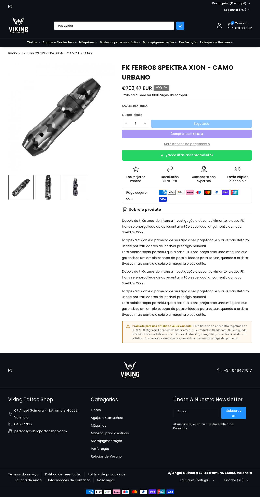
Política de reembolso (63, 474)
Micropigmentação (158, 42)
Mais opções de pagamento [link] (187, 144)
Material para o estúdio (119, 42)
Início (12, 53)
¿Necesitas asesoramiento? (190, 155)
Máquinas (87, 42)
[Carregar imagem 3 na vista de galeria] (75, 187)
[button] (240, 26)
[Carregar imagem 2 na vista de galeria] (48, 187)
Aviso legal (105, 480)
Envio (126, 95)
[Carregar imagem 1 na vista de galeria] (21, 187)
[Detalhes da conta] (219, 25)
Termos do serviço (23, 474)
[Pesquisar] (180, 26)
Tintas (32, 42)
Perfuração (100, 448)
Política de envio (28, 480)
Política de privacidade (107, 474)
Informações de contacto (69, 480)
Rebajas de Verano (215, 42)
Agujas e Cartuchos (58, 42)
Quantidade (132, 115)
